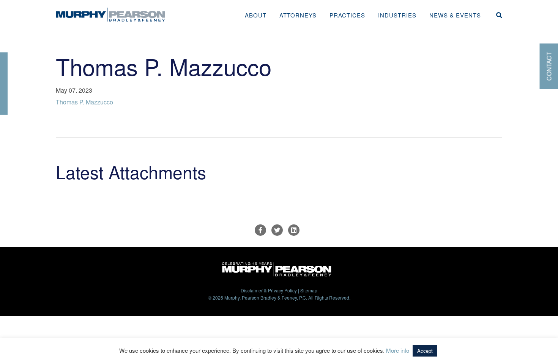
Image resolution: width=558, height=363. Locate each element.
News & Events (455, 15)
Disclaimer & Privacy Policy (269, 290)
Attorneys (298, 15)
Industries (397, 15)
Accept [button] (425, 350)
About (255, 15)
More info (397, 350)
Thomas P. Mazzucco (84, 102)
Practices (347, 15)
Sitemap (308, 290)
